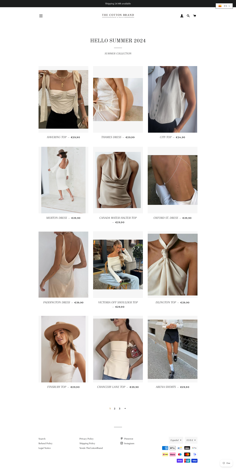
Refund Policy (45, 443)
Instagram (129, 443)
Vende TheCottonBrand (91, 448)
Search (42, 438)
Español (174, 440)
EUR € (190, 440)
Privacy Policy (86, 438)
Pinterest (128, 438)
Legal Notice (45, 448)
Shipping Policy (87, 443)
